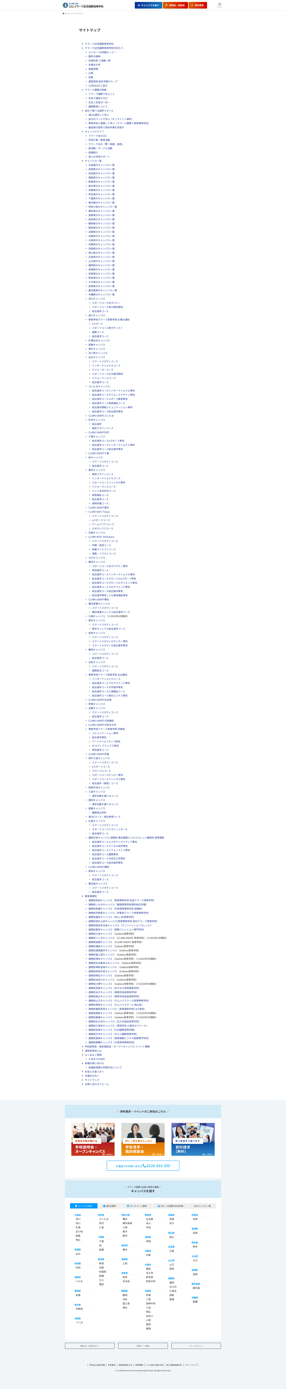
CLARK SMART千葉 (98, 453)
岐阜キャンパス (96, 633)
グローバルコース (101, 770)
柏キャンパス (95, 457)
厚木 (125, 1231)
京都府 (148, 1250)
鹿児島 (196, 1288)
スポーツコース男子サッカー (107, 328)
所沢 (101, 1223)
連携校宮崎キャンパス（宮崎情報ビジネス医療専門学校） (119, 1038)
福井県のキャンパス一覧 (101, 211)
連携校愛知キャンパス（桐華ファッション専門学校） (117, 929)
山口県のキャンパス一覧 (101, 261)
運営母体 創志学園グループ (103, 81)
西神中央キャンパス (99, 787)
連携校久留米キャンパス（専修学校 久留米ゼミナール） (118, 1025)
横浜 (125, 1219)
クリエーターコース (102, 369)
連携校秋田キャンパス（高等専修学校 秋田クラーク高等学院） (122, 900)
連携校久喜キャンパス (100, 933)
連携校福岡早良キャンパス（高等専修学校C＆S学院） (117, 1009)
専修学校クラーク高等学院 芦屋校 (106, 729)
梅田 (148, 1268)
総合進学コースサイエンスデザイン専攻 (113, 394)
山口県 (171, 1260)
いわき (79, 1281)
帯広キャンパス (96, 348)
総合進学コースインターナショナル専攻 (113, 390)
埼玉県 (101, 1214)
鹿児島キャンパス (98, 883)
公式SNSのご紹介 (98, 85)
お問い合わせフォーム (97, 1084)
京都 (148, 1255)
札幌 (78, 1227)
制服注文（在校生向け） (90, 1346)
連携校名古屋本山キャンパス (103, 963)
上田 (125, 1263)
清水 (125, 1307)
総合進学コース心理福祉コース (108, 691)
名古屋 (149, 1219)
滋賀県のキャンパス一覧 (101, 232)
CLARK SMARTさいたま (101, 415)
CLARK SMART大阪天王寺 (102, 725)
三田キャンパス (96, 791)
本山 (148, 1223)
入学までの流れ (96, 1059)
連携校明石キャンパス (100, 975)
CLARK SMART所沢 (98, 432)
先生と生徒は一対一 (99, 102)
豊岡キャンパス (96, 800)
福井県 (124, 1245)
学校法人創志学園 (97, 1364)
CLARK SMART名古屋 (99, 699)
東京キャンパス (96, 470)
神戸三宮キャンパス (99, 758)
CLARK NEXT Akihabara (101, 537)
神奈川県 (125, 1214)
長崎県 (195, 1228)
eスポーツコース (101, 520)
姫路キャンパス (96, 808)
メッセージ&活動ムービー (102, 52)
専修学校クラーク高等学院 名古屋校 (107, 674)
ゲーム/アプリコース (103, 524)
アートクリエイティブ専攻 (106, 741)
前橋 (78, 1295)
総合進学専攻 (99, 737)
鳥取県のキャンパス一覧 (101, 248)
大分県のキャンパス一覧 (101, 282)
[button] (219, 5)
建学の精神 (94, 56)
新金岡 (149, 1277)
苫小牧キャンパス (98, 353)
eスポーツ (97, 323)
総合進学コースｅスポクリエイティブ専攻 (114, 841)
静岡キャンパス (96, 649)
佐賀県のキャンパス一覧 (101, 273)
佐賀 (195, 1219)
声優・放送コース (101, 545)
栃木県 (77, 1304)
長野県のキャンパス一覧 (101, 215)
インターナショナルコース (106, 365)
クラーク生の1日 (97, 135)
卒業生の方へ (92, 1075)
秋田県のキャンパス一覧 (101, 173)
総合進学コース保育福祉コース (108, 403)
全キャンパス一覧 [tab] (202, 1205)
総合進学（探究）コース (105, 783)
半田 (148, 1227)
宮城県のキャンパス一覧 (101, 169)
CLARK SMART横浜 (98, 599)
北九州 (173, 1286)
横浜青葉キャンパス (99, 603)
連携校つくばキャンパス (101, 938)
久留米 (173, 1291)
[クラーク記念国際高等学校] (83, 5)
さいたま (104, 1219)
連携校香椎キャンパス (100, 1017)
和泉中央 (151, 1281)
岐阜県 (124, 1272)
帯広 (78, 1240)
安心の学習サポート (99, 156)
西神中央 (151, 1303)
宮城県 (77, 1249)
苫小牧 (79, 1231)
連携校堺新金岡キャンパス (102, 967)
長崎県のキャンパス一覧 (101, 269)
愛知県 (148, 1214)
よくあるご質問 (93, 1055)
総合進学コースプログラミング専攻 (111, 587)
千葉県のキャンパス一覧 (101, 198)
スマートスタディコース (105, 361)
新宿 (101, 1263)
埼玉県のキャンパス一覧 (101, 194)
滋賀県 (148, 1237)
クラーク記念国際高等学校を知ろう (104, 48)
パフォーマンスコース (104, 378)
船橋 (101, 1249)
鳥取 (171, 1219)
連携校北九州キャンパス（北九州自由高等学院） (114, 1021)
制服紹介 (93, 152)
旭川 (78, 1223)
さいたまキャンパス (99, 386)
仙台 (78, 1253)
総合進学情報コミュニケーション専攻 (112, 407)
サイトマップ (92, 1080)
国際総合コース (100, 670)
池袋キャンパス (96, 532)
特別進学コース (100, 570)
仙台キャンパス (96, 357)
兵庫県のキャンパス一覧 (101, 244)
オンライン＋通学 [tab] (138, 1205)
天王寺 (149, 1273)
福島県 (77, 1277)
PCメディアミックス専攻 (105, 745)
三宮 (148, 1299)
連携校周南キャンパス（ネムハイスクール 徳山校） (116, 1004)
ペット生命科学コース (104, 491)
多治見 (126, 1281)
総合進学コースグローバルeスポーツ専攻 (114, 578)
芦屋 (148, 1295)
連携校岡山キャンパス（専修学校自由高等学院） (114, 996)
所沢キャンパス (96, 420)
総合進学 (97, 424)
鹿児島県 (196, 1283)
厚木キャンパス (96, 620)
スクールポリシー (196, 1346)
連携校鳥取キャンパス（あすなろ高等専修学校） (114, 988)
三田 (148, 1307)
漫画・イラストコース (104, 553)
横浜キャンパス (96, 562)
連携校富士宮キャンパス (101, 954)
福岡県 (171, 1278)
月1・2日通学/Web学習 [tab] (172, 1205)
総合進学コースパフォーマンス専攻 (111, 850)
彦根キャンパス (96, 704)
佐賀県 (195, 1214)
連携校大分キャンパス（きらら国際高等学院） (113, 1034)
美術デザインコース (102, 428)
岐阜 (125, 1277)
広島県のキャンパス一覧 (101, 257)
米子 (171, 1223)
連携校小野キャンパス (100, 984)
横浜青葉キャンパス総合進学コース (111, 612)
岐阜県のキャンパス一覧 (101, 219)
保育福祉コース (100, 495)
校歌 (90, 77)
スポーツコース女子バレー (106, 303)
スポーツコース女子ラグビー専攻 (110, 566)
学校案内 (112, 1364)
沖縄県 (195, 1297)
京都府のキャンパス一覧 (101, 236)
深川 (78, 1219)
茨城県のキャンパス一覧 (101, 190)
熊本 (195, 1246)
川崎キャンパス (96, 616)
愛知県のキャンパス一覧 (101, 227)
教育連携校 (91, 896)
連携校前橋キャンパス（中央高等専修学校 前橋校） (116, 908)
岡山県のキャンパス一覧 (101, 252)
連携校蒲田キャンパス (100, 946)
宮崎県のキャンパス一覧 (101, 286)
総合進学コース (100, 311)
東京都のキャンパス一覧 (101, 202)
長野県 (124, 1259)
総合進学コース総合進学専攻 (107, 411)
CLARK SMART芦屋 (98, 754)
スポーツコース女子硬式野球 (107, 374)
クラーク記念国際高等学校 (99, 44)
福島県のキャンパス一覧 (101, 177)
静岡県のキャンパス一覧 (101, 223)
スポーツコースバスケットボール (110, 829)
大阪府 (148, 1264)
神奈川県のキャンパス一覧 (102, 206)
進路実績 (93, 69)
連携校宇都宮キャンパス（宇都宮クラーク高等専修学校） (119, 913)
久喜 (101, 1227)
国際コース (98, 332)
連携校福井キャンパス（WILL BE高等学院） (112, 917)
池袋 (101, 1267)
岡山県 (171, 1232)
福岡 (171, 1282)
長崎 (195, 1233)
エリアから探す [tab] (85, 1205)
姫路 (148, 1328)
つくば (79, 1322)
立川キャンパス (96, 557)
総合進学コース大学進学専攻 (107, 687)
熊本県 (195, 1242)
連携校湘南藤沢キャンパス (102, 950)
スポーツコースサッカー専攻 (107, 775)
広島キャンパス (96, 821)
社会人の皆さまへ (94, 1071)
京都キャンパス (96, 708)
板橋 (101, 1276)
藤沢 (125, 1235)
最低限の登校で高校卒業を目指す (106, 127)
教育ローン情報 (143, 1346)
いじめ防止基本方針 (155, 1364)
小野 (148, 1320)
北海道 (77, 1214)
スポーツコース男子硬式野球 (107, 307)
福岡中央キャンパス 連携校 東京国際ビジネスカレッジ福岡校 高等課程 (126, 837)
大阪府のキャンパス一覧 (101, 240)
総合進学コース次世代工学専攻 (108, 858)
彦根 (148, 1241)
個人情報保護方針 (174, 1364)
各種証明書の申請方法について (105, 1067)
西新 (171, 1295)
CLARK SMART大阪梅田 (101, 720)
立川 (101, 1280)
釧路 (78, 1235)
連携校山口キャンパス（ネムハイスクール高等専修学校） (119, 1000)
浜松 (125, 1299)
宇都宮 (79, 1309)
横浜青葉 (127, 1223)
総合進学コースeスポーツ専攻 (108, 440)
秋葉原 (102, 1271)
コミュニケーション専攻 (105, 733)
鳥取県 (171, 1214)
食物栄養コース (100, 503)
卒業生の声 (94, 64)
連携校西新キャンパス (100, 1013)
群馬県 (77, 1290)
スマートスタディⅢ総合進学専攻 (110, 645)
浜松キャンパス (96, 662)
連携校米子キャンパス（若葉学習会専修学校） (113, 992)
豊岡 (148, 1324)
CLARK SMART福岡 (98, 867)
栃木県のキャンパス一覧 (101, 186)
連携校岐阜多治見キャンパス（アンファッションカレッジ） (120, 925)
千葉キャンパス (96, 436)
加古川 (149, 1316)
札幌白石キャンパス (99, 340)
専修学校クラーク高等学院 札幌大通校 (109, 319)
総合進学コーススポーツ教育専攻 (110, 399)
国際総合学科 (99, 812)
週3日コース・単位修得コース (104, 816)
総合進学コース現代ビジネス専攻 (110, 695)
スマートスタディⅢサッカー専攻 (110, 641)
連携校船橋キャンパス (100, 942)
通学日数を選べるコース (105, 796)
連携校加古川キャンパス (101, 979)
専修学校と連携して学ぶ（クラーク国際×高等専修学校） (119, 123)
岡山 (171, 1237)
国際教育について (98, 106)
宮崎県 (195, 1270)
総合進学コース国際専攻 (105, 854)
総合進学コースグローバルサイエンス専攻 (114, 582)
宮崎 (195, 1274)
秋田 (78, 1267)
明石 (148, 1311)
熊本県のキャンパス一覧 (101, 277)
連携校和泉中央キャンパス (102, 971)
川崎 (125, 1227)
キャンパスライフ (94, 131)
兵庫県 (148, 1290)
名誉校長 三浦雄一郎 (99, 60)
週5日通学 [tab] (111, 1205)
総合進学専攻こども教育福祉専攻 (110, 595)
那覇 (195, 1301)
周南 (171, 1268)
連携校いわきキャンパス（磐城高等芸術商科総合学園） (118, 904)
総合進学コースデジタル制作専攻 (110, 846)
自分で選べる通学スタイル (99, 110)
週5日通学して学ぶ (98, 115)
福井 (125, 1249)
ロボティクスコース (102, 528)
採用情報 (139, 1364)
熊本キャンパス (96, 871)
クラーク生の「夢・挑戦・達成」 (106, 144)
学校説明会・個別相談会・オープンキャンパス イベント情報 (117, 1046)
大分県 (195, 1256)
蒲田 (101, 1284)
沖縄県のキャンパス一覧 (101, 294)
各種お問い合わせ (94, 1063)
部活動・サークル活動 (100, 148)
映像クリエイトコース (104, 549)
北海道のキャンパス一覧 (101, 165)
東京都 (101, 1259)
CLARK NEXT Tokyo (99, 511)
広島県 (171, 1246)
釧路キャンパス (96, 344)
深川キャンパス (96, 298)
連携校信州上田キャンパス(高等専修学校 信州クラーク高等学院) (122, 921)
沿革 (90, 73)
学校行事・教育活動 (99, 140)
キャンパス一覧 (93, 160)
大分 (195, 1260)
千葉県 (101, 1237)
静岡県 (124, 1290)
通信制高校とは (93, 1050)
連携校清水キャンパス (100, 958)
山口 (171, 1264)
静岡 (125, 1295)
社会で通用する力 (98, 98)
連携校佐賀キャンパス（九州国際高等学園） (112, 1029)
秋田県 (77, 1263)
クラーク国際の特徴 (95, 89)
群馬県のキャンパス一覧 (101, 181)
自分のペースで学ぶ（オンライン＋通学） (111, 119)
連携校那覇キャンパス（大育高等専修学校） (112, 1042)
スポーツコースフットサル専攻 (108, 482)
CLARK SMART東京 (98, 507)
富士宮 (126, 1303)
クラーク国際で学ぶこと (101, 94)
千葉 (101, 1241)
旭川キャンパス (96, 315)
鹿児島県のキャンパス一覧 (102, 290)
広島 (171, 1250)
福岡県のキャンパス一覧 (101, 265)
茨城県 (77, 1318)
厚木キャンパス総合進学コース (108, 628)
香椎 (171, 1299)
